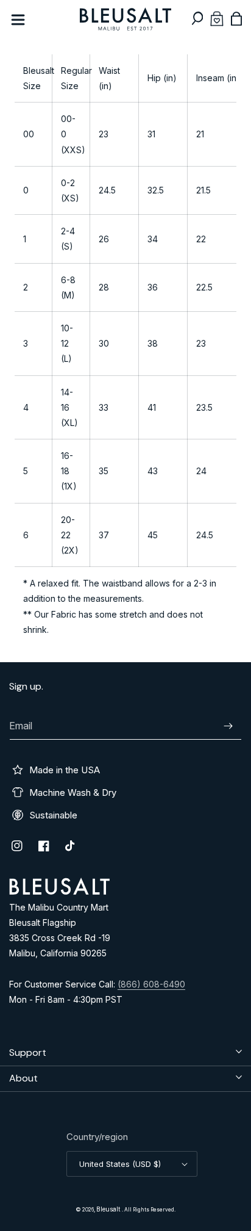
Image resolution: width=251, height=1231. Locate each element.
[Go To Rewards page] (217, 18)
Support (27, 1052)
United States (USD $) (120, 1164)
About (23, 1078)
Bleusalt (109, 1209)
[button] (197, 18)
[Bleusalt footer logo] (59, 891)
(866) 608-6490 (151, 984)
